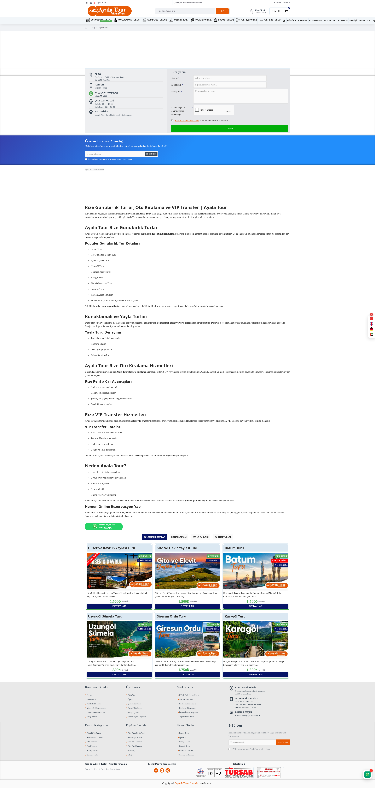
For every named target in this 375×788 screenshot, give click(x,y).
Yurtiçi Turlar (223, 537)
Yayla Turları (200, 537)
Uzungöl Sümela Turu (105, 616)
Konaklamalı (178, 537)
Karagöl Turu (235, 616)
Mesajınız (175, 91)
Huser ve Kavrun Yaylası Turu (111, 548)
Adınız (174, 78)
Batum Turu (234, 548)
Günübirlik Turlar (154, 537)
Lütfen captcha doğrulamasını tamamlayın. (178, 111)
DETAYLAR (119, 606)
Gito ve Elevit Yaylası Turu (177, 548)
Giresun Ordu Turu (171, 616)
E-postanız (176, 85)
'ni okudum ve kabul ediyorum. (201, 120)
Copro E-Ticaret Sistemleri (194, 783)
